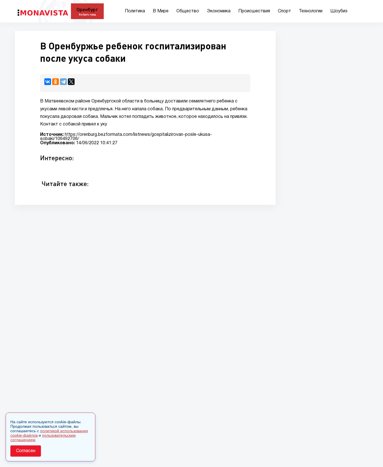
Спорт (284, 11)
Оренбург (87, 9)
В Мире (161, 11)
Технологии (310, 11)
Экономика (218, 11)
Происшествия (254, 11)
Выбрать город (87, 14)
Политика (135, 11)
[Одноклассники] (55, 81)
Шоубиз (338, 11)
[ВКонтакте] (47, 81)
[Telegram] (63, 81)
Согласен (25, 451)
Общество (187, 11)
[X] (71, 81)
